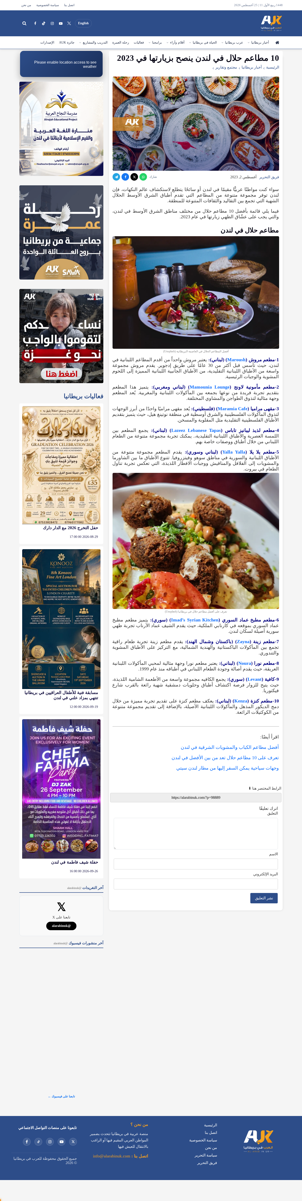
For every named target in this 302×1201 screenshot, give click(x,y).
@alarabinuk (61, 926)
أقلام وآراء (177, 42)
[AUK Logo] (258, 1153)
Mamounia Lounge (210, 387)
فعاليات (139, 42)
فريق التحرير (269, 177)
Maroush (236, 359)
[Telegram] (116, 177)
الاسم (273, 854)
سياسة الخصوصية (47, 5)
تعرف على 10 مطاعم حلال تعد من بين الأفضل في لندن (225, 757)
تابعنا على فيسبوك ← (61, 1096)
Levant (254, 679)
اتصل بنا (69, 5)
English (83, 23)
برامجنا (157, 42)
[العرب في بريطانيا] (271, 23)
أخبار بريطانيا (260, 42)
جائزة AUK (67, 42)
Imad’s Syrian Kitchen (194, 619)
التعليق (272, 813)
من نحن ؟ (139, 1124)
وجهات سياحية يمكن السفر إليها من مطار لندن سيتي (227, 768)
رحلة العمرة (120, 42)
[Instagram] (52, 23)
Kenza (240, 700)
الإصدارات (47, 42)
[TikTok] (44, 23)
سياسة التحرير (206, 1155)
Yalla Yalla (233, 451)
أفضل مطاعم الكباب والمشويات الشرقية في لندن (230, 747)
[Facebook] (35, 23)
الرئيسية (277, 43)
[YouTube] (61, 23)
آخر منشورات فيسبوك (78, 943)
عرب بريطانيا (234, 42)
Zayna (243, 641)
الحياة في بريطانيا (205, 42)
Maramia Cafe (232, 408)
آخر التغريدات (85, 888)
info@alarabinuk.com (111, 1156)
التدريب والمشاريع (95, 42)
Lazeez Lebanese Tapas (196, 430)
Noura (244, 663)
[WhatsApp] (143, 177)
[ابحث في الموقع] (24, 23)
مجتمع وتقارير (226, 67)
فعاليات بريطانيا (83, 396)
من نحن (26, 5)
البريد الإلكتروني (265, 874)
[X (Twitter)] (69, 23)
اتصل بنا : (139, 1156)
